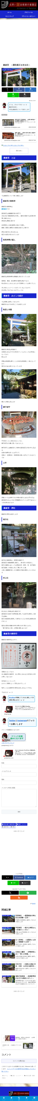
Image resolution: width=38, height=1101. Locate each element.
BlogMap (12, 697)
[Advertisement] (19, 41)
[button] (24, 95)
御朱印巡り (6, 827)
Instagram (22, 720)
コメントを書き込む (19, 1061)
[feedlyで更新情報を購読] (27, 893)
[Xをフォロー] (10, 893)
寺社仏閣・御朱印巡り (9, 824)
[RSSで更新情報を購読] (19, 898)
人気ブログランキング (8, 743)
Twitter (12, 720)
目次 (17, 150)
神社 (14, 827)
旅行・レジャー (23, 824)
